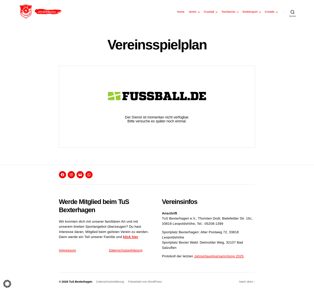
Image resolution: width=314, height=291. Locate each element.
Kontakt (269, 11)
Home (180, 11)
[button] (7, 284)
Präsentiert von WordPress (145, 281)
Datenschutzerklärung (125, 250)
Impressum (67, 250)
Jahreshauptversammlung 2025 (219, 256)
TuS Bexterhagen (80, 281)
